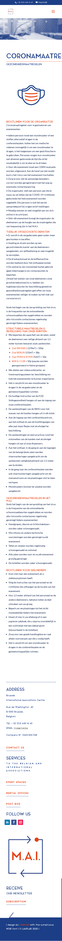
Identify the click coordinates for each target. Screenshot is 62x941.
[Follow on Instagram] (20, 822)
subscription (16, 901)
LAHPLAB (24, 925)
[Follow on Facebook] (14, 822)
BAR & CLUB (18, 361)
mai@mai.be (21, 728)
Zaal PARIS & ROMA (22, 356)
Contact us (15, 748)
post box (13, 804)
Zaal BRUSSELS (19, 348)
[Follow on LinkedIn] (7, 822)
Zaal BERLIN (18, 352)
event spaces (16, 782)
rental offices (17, 793)
